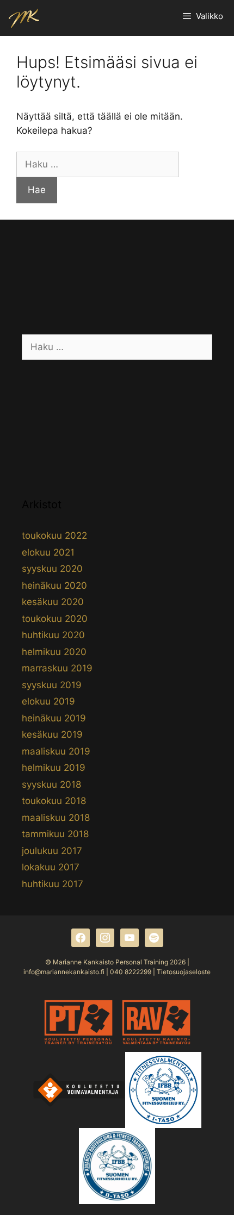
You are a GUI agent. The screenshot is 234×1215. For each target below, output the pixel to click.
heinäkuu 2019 (54, 718)
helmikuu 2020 (54, 651)
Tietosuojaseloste (184, 972)
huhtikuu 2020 (53, 635)
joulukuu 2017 (52, 850)
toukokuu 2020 (55, 618)
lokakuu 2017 (50, 867)
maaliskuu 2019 (56, 751)
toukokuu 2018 (54, 800)
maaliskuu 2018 (56, 817)
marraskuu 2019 (57, 668)
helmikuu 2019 (53, 767)
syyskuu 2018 (51, 784)
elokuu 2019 (48, 701)
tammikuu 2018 (55, 833)
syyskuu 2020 (52, 568)
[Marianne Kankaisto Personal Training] (24, 18)
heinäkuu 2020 (54, 585)
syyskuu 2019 (52, 685)
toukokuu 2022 (54, 535)
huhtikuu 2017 (52, 883)
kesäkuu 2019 (52, 734)
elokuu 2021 (48, 552)
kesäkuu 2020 (53, 601)
